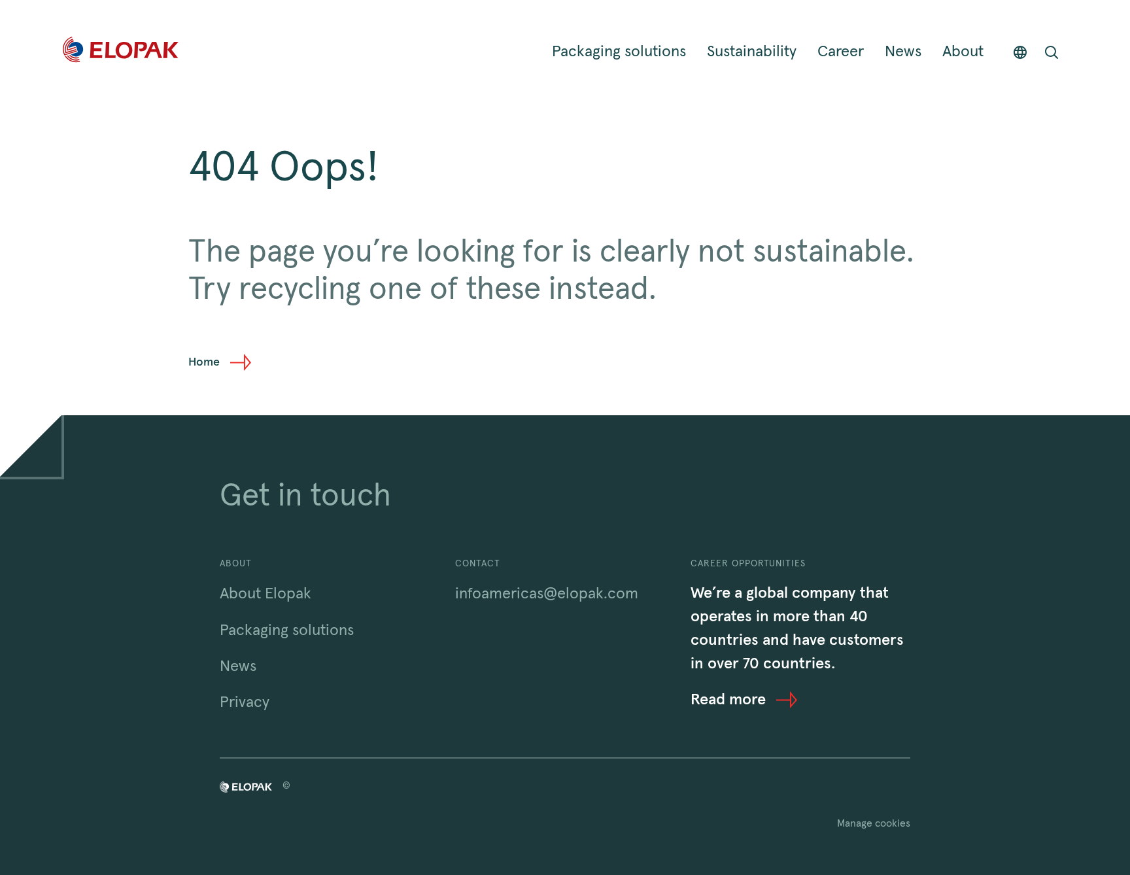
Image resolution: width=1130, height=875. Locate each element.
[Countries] (1020, 52)
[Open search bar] (1051, 52)
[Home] (121, 52)
